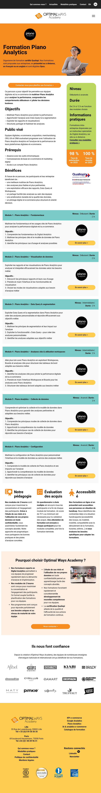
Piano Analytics (74, 724)
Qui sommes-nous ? (26, 748)
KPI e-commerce (74, 718)
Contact (26, 754)
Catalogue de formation (74, 729)
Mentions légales (26, 760)
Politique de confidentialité (26, 757)
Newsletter (74, 756)
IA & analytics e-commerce (74, 727)
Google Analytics (74, 721)
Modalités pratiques (26, 751)
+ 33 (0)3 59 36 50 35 (28, 731)
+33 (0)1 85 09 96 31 (28, 741)
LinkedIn (73, 753)
